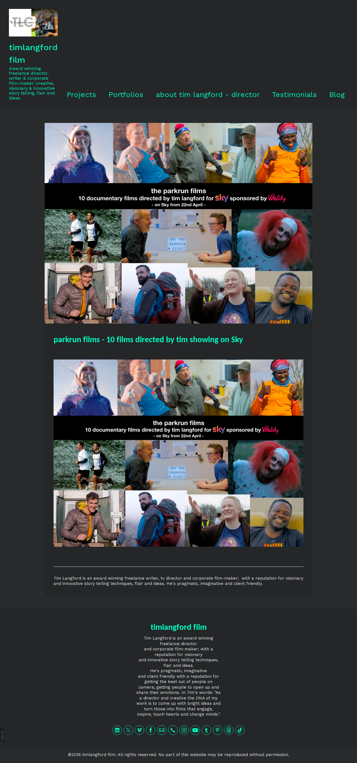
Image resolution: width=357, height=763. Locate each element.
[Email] (162, 730)
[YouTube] (195, 730)
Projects (81, 94)
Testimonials (294, 94)
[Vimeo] (139, 730)
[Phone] (173, 730)
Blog (337, 94)
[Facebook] (150, 730)
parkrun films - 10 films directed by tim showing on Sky (148, 340)
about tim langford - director (208, 94)
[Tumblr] (206, 730)
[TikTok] (240, 730)
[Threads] (228, 730)
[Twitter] (128, 730)
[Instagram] (184, 730)
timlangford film (179, 627)
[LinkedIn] (117, 730)
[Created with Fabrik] (2, 735)
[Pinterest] (217, 730)
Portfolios (125, 94)
